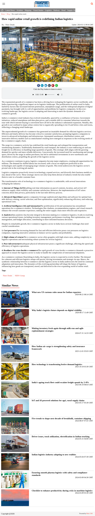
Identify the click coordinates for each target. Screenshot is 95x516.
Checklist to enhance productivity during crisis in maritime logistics (62, 490)
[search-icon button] (91, 4)
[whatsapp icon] (56, 85)
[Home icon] (2, 9)
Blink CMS (89, 513)
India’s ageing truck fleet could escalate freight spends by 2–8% (60, 382)
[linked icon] (46, 85)
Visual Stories (38, 10)
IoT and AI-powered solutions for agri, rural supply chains (58, 400)
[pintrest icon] (53, 85)
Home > (4, 14)
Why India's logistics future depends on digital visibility (57, 310)
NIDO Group (20, 276)
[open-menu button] (3, 4)
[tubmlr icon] (49, 85)
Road (63, 10)
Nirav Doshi (7, 276)
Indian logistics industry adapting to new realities (54, 454)
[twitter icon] (42, 85)
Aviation (20, 10)
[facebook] (38, 85)
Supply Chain (72, 10)
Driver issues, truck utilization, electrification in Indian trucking (60, 436)
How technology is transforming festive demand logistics (57, 364)
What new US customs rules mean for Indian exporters (56, 292)
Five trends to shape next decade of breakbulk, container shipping (61, 418)
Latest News (10, 10)
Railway (57, 10)
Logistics (48, 10)
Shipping (28, 10)
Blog (9, 14)
